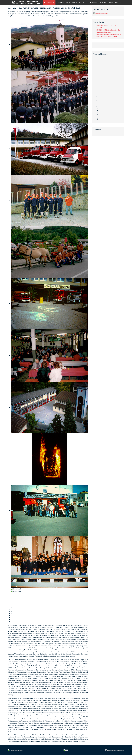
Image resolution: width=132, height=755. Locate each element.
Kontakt (103, 2)
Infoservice (92, 2)
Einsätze (60, 2)
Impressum (113, 2)
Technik (82, 2)
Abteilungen (71, 2)
